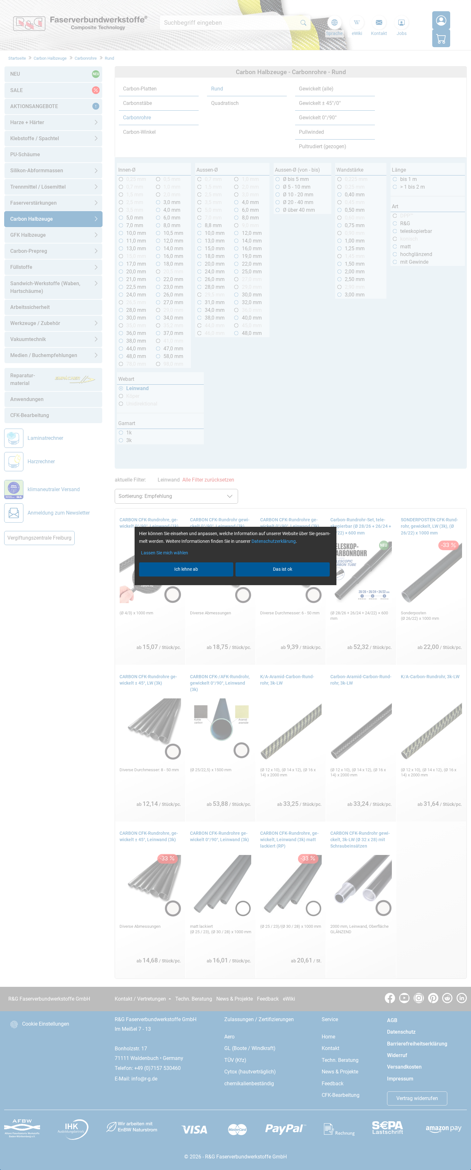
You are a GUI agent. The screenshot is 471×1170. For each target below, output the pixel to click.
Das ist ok (282, 569)
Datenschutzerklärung (274, 541)
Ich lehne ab (186, 569)
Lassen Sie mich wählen (164, 552)
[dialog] (235, 585)
